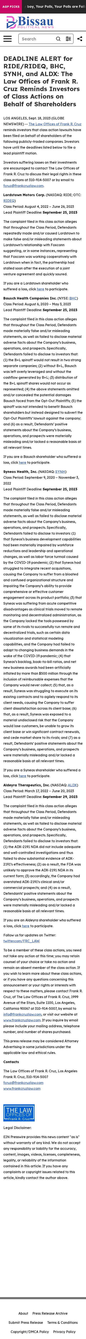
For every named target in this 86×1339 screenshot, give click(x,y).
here (40, 289)
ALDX (72, 785)
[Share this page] (80, 39)
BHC (73, 298)
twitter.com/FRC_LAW (21, 941)
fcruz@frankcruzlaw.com (23, 186)
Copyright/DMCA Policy (30, 1332)
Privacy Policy (64, 1332)
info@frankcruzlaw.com (22, 1014)
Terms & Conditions (62, 1322)
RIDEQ (8, 201)
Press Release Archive (50, 1313)
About (23, 1313)
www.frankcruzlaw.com (21, 1020)
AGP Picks (11, 7)
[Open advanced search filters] (68, 39)
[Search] (58, 39)
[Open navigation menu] (7, 39)
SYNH (60, 472)
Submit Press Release (26, 1322)
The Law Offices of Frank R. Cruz (55, 124)
